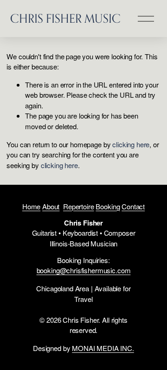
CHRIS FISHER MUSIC (65, 18)
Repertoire (78, 206)
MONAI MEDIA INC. (103, 348)
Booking (108, 206)
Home (31, 206)
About (50, 206)
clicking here (130, 144)
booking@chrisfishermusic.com (84, 270)
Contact (133, 206)
